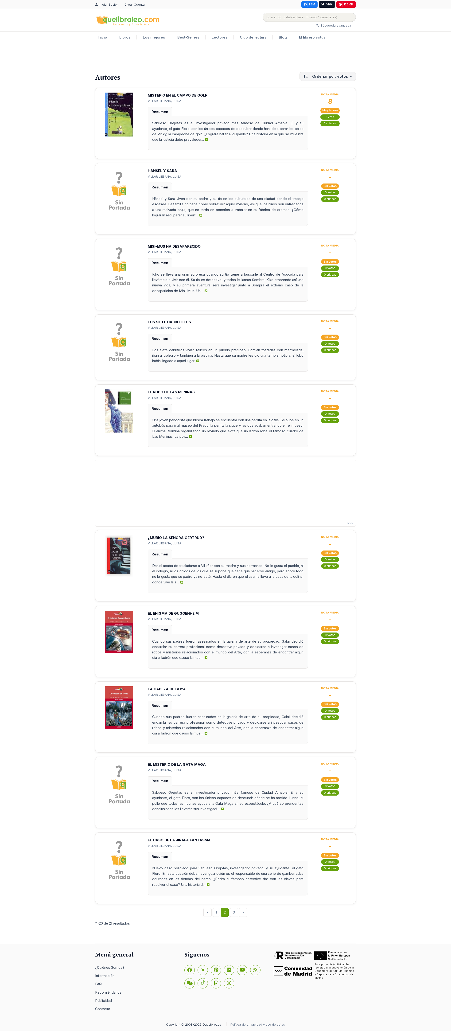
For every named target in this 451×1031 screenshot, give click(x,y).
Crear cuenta (134, 4)
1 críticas (330, 123)
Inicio (102, 37)
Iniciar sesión (109, 4)
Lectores (220, 37)
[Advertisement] (225, 58)
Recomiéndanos (108, 992)
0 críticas (330, 199)
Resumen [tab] (160, 111)
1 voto (330, 117)
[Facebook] (189, 970)
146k (329, 4)
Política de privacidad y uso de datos (257, 1024)
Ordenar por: (329, 76)
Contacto (102, 1009)
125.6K (348, 4)
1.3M (312, 4)
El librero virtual (313, 37)
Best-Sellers (188, 37)
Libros (125, 37)
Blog (283, 37)
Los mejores (154, 37)
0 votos (330, 192)
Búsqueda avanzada (335, 25)
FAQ (98, 984)
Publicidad (103, 1000)
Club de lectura (253, 37)
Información (104, 975)
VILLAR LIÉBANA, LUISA (164, 101)
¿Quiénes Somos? (109, 967)
